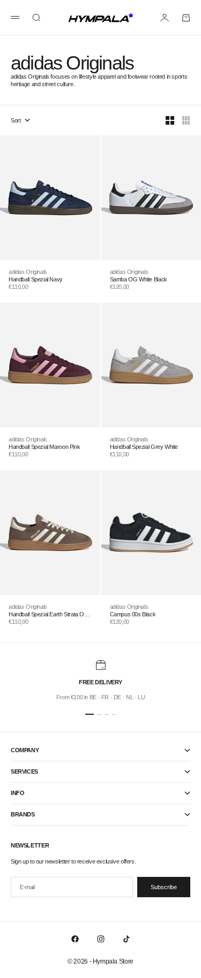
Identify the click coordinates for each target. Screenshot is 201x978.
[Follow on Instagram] (100, 939)
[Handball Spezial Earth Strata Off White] (50, 532)
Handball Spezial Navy (36, 279)
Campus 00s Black (133, 614)
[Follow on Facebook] (75, 939)
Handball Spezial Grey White (144, 447)
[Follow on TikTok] (126, 939)
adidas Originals (28, 272)
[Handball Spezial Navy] (50, 197)
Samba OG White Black (138, 279)
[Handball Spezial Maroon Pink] (50, 365)
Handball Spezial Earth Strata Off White (48, 614)
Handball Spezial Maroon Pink (44, 447)
